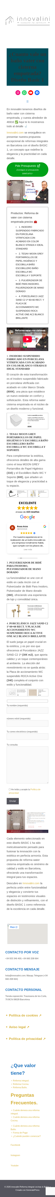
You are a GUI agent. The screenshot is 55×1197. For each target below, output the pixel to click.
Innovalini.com (15, 132)
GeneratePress (33, 1190)
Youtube (15, 1165)
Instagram (15, 1155)
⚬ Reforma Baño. (19, 1087)
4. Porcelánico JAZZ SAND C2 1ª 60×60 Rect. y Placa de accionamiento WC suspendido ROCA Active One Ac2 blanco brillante (30, 307)
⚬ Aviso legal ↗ (17, 1027)
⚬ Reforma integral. (20, 1081)
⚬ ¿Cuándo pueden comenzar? (26, 1136)
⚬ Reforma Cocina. (20, 1084)
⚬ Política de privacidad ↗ (25, 1039)
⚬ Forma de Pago (19, 1133)
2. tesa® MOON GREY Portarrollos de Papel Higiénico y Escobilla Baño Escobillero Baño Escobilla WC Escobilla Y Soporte (29, 264)
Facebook (15, 1145)
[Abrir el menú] (27, 101)
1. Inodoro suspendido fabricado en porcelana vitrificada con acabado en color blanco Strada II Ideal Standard (30, 238)
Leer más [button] (27, 549)
